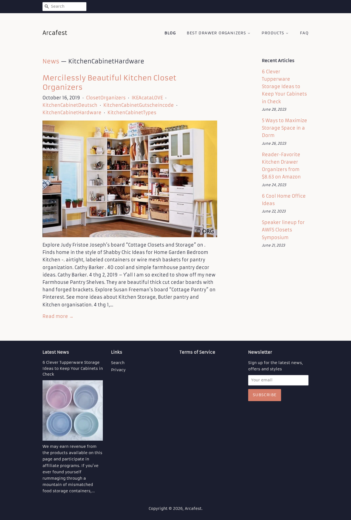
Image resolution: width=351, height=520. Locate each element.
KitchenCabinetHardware (72, 112)
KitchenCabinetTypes (131, 112)
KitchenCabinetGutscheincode (138, 105)
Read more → (58, 316)
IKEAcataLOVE (147, 97)
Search (117, 362)
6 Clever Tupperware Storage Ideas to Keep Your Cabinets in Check (284, 86)
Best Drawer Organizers (217, 32)
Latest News (56, 352)
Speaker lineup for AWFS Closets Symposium (283, 230)
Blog (170, 32)
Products (274, 32)
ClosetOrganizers (106, 97)
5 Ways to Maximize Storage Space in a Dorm (284, 128)
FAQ (304, 32)
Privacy (118, 370)
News (51, 61)
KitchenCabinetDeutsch (70, 105)
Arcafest (193, 508)
